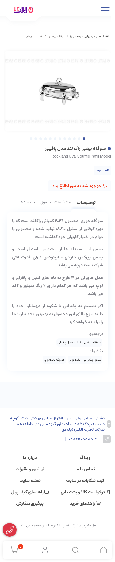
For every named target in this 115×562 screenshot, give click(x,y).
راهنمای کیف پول (27, 492)
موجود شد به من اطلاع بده (77, 186)
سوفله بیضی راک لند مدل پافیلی (79, 342)
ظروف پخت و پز (54, 360)
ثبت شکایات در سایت (85, 480)
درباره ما (30, 457)
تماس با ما (85, 469)
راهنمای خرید (83, 503)
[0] (13, 550)
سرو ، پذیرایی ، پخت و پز (86, 36)
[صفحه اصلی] (107, 36)
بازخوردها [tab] (27, 202)
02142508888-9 (83, 439)
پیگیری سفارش (30, 503)
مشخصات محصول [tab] (55, 202)
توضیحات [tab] (86, 203)
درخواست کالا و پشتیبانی (83, 492)
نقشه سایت (30, 480)
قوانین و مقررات (30, 469)
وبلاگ (85, 457)
